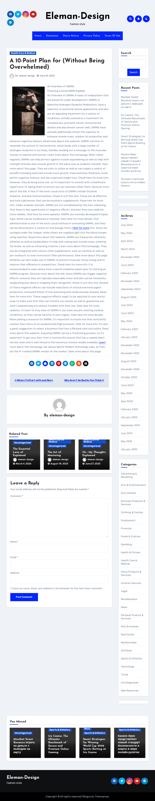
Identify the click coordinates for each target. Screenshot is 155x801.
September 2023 (130, 289)
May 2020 (126, 393)
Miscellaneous (129, 599)
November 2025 (130, 257)
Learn (102, 342)
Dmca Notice (71, 36)
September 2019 (130, 425)
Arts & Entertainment (133, 485)
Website (14, 572)
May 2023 (126, 321)
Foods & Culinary (131, 536)
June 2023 (127, 313)
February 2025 (129, 273)
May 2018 (126, 441)
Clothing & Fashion (132, 512)
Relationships (129, 642)
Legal (124, 591)
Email (14, 557)
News (124, 607)
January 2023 (129, 337)
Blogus (87, 796)
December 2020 (130, 369)
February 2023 (129, 329)
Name (14, 541)
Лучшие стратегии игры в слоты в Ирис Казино (133, 182)
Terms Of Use (112, 36)
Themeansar (102, 796)
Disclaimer (52, 36)
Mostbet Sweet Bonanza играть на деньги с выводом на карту (24, 746)
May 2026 (126, 233)
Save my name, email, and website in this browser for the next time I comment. (58, 588)
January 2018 (129, 449)
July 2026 (127, 225)
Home (38, 36)
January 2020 (129, 417)
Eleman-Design (77, 16)
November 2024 (130, 281)
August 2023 (128, 297)
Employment (128, 520)
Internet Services (131, 583)
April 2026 (127, 241)
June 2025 (127, 265)
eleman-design (27, 76)
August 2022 (128, 361)
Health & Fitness (130, 552)
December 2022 (130, 345)
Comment (16, 496)
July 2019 (126, 433)
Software (126, 650)
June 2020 (127, 385)
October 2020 (129, 377)
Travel (124, 674)
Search (126, 53)
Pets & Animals (130, 626)
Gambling (126, 544)
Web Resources (130, 690)
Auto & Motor (128, 493)
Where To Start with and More (35, 380)
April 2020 (127, 401)
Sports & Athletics (131, 658)
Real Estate (127, 634)
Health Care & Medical (23, 53)
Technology (127, 666)
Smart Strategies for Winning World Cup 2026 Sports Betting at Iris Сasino (94, 746)
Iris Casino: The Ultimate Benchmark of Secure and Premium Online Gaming (133, 122)
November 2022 (130, 353)
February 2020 (129, 409)
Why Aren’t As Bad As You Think (83, 380)
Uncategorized (22, 442)
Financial (126, 528)
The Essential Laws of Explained (21, 452)
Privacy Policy (92, 36)
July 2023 (127, 305)
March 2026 (128, 249)
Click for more (81, 227)
